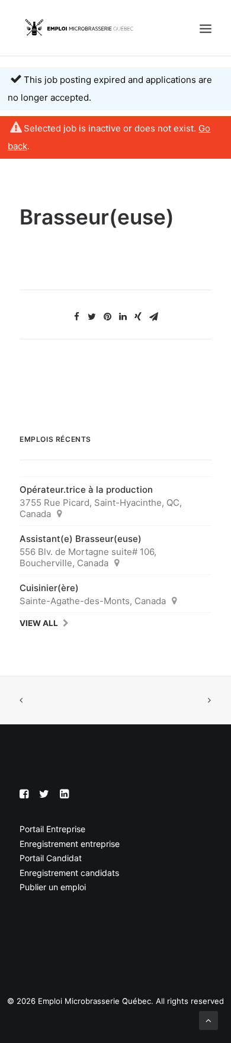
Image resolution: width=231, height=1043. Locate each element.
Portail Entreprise (52, 829)
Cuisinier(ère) (49, 587)
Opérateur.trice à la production (86, 489)
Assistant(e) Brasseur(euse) (81, 538)
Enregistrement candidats (69, 873)
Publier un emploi (53, 887)
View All (39, 623)
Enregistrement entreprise (70, 844)
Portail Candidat (51, 858)
